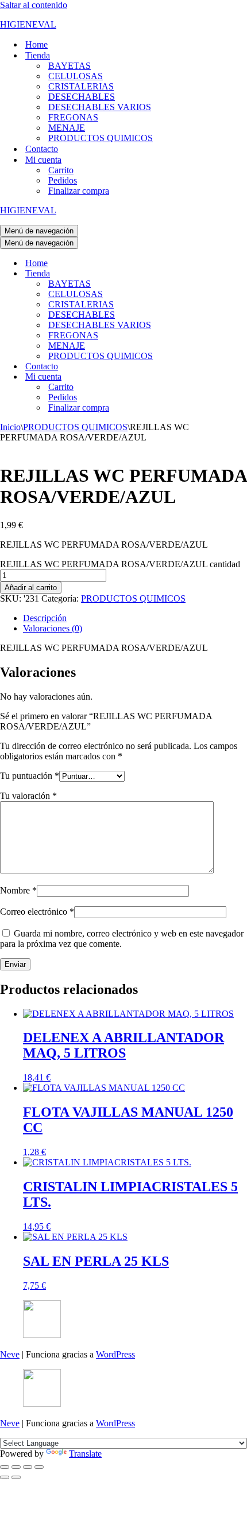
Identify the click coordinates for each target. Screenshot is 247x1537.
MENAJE (66, 127)
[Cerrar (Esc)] (39, 1467)
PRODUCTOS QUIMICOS (100, 138)
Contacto (41, 149)
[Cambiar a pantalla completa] (16, 1467)
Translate (85, 1453)
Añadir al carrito (31, 587)
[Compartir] (27, 1467)
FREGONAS (73, 117)
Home (36, 44)
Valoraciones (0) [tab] (52, 628)
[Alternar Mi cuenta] (201, 377)
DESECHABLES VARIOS (99, 107)
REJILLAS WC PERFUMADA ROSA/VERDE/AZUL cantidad (120, 564)
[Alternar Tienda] (201, 274)
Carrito (61, 170)
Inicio (10, 427)
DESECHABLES (81, 97)
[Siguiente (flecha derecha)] (16, 1477)
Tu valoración (28, 796)
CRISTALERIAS (81, 86)
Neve (10, 1354)
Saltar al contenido (33, 5)
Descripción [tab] (45, 618)
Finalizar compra (78, 191)
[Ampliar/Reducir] (4, 1467)
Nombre (18, 890)
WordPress (115, 1354)
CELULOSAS (75, 76)
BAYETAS (69, 66)
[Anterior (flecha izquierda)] (4, 1477)
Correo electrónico (37, 911)
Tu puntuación (29, 776)
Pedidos (62, 180)
